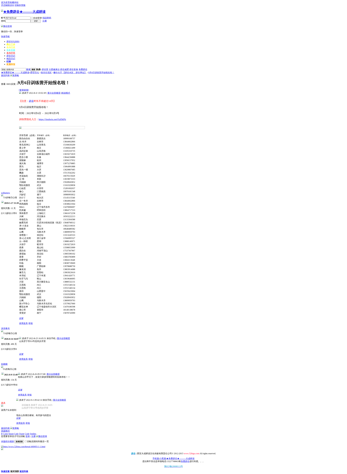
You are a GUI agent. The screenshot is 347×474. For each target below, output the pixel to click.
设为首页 (5, 2)
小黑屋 (162, 458)
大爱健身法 (54, 69)
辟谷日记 (11, 56)
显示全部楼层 (53, 93)
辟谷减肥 (64, 69)
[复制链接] (24, 90)
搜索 (28, 69)
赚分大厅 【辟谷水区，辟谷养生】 (69, 72)
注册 (44, 21)
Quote (21, 434)
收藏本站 (14, 2)
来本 (3, 403)
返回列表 (5, 75)
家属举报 (11, 64)
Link (16, 434)
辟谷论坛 (13, 41)
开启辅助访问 (7, 5)
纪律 (9, 61)
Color (5, 434)
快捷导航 (5, 36)
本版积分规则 (7, 441)
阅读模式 (65, 93)
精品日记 (11, 58)
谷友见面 (11, 50)
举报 (30, 323)
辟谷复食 (73, 69)
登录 (27, 436)
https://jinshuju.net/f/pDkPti (52, 119)
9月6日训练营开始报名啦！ (101, 72)
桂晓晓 (4, 364)
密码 (3, 21)
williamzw (5, 193)
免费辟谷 (83, 69)
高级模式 (5, 431)
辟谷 (31, 101)
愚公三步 (11, 44)
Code (27, 434)
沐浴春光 (5, 328)
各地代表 (11, 47)
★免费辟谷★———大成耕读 (15, 72)
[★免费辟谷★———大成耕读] (23, 11)
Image (11, 434)
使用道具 (23, 323)
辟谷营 (45, 69)
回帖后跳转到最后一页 (38, 441)
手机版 (155, 458)
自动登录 (37, 18)
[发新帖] (14, 75)
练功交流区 (46, 72)
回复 (21, 318)
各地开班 (11, 53)
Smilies (33, 434)
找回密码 (46, 18)
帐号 (3, 18)
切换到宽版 (20, 5)
